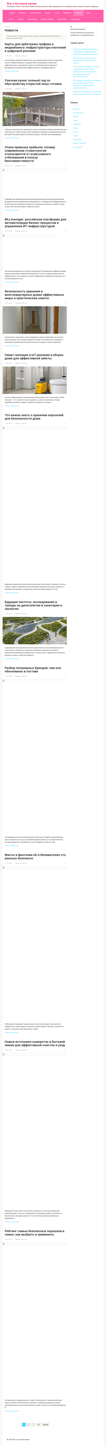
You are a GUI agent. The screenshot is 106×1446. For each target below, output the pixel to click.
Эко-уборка (62, 19)
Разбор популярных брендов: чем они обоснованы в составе (33, 669)
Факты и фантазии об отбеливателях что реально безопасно (35, 856)
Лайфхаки (67, 13)
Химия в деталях (47, 19)
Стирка (20, 19)
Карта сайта (75, 19)
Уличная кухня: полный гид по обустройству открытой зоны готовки (33, 82)
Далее (45, 1425)
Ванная (48, 13)
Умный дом (32, 19)
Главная (12, 13)
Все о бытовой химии (21, 3)
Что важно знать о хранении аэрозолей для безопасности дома (34, 416)
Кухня (57, 13)
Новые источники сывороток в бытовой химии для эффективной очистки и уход (35, 1043)
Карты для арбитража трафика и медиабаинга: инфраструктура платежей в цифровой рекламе (35, 47)
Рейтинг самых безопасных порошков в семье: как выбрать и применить (34, 1232)
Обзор (88, 13)
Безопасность (35, 13)
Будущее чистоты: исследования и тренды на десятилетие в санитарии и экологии (33, 605)
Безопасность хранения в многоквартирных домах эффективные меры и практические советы (34, 294)
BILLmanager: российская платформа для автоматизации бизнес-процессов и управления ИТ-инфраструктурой (35, 223)
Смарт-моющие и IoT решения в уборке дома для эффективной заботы (34, 356)
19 (38, 1425)
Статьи (11, 19)
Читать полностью (12, 71)
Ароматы (22, 13)
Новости (24, 56)
